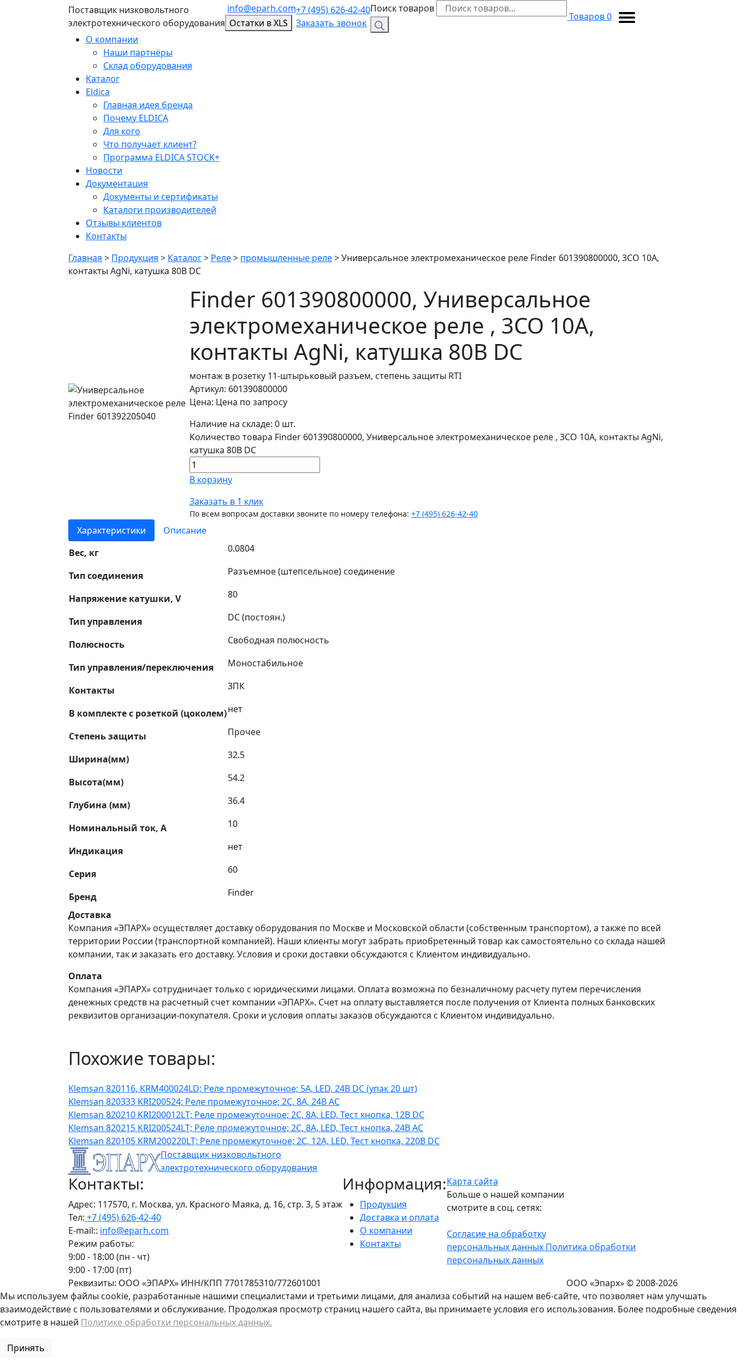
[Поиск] (379, 24)
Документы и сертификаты (160, 197)
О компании (112, 39)
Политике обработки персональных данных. (176, 1322)
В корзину (211, 480)
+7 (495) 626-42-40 (333, 10)
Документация (117, 183)
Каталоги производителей (159, 210)
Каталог (103, 79)
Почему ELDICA (135, 118)
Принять (26, 1348)
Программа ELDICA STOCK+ (161, 157)
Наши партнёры (138, 52)
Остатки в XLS (258, 23)
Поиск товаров (402, 8)
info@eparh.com (261, 8)
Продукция (134, 258)
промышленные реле (286, 258)
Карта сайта (472, 1181)
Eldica (98, 92)
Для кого (121, 131)
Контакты (106, 236)
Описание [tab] (184, 530)
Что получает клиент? (150, 144)
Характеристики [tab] (111, 530)
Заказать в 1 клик (226, 501)
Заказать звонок (331, 23)
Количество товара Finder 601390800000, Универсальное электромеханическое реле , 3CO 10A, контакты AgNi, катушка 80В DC (426, 443)
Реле (221, 258)
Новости (104, 170)
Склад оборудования (147, 66)
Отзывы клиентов (124, 223)
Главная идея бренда (148, 105)
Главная (85, 258)
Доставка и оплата (399, 1217)
